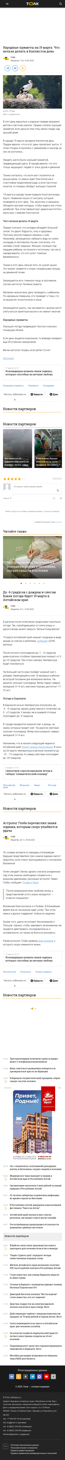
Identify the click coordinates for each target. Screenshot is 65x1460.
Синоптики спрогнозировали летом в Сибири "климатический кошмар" (28, 772)
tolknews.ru (15, 1397)
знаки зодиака (44, 972)
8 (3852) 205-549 (14, 1430)
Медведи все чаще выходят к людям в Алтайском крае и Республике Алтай (31, 1177)
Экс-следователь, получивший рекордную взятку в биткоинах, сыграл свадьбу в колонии (31, 566)
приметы (33, 385)
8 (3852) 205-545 (14, 1427)
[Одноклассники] (22, 68)
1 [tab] (21, 583)
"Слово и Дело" (30, 882)
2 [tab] (25, 583)
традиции (48, 385)
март (37, 785)
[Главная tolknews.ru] (32, 4)
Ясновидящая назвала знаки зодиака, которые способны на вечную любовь (29, 373)
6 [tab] (43, 583)
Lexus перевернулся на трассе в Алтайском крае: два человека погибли (33, 1325)
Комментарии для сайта (48, 522)
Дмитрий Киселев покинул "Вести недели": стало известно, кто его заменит (34, 1296)
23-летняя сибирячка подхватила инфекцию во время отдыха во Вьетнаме (34, 1197)
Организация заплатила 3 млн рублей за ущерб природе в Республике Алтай (35, 1187)
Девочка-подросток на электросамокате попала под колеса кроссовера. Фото (32, 1305)
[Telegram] (7, 68)
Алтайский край (9, 786)
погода (52, 785)
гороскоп (25, 972)
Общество (15, 61)
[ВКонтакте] (15, 68)
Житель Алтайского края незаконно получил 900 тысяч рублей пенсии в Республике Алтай (35, 1266)
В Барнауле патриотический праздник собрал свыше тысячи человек (35, 1080)
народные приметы (13, 385)
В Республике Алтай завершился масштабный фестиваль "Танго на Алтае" (35, 1206)
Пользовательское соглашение (24, 1448)
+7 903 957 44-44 (14, 1419)
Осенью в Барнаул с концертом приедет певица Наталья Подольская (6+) (36, 1286)
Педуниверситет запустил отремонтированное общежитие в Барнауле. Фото (36, 1347)
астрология (9, 972)
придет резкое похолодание (37, 747)
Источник (8, 358)
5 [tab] (39, 583)
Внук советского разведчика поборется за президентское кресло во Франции (32, 1070)
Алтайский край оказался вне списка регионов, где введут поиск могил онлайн (33, 1216)
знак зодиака (45, 940)
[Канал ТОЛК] (53, 394)
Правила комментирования (22, 1451)
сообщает (42, 641)
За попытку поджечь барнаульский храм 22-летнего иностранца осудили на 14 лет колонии (34, 1336)
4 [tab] (34, 583)
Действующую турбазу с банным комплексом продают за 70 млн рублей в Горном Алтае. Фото (36, 1315)
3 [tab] (30, 583)
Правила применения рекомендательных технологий (34, 1453)
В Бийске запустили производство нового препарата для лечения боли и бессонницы (34, 1247)
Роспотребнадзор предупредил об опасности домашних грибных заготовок (34, 1226)
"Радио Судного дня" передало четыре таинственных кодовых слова (30, 1257)
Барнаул (24, 785)
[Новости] (36, 394)
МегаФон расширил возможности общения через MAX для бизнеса (33, 1357)
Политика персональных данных (25, 1445)
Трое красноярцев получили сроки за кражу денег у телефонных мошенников (34, 1060)
